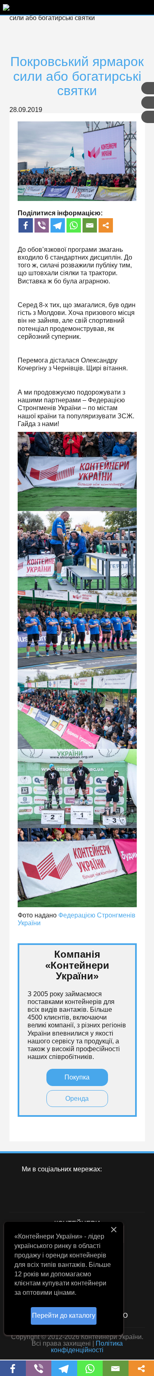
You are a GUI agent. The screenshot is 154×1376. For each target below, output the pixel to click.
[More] (106, 225)
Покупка (77, 1077)
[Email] (90, 225)
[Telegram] (58, 225)
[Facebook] (25, 225)
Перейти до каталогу (63, 1315)
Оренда (77, 1098)
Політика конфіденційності (87, 1346)
